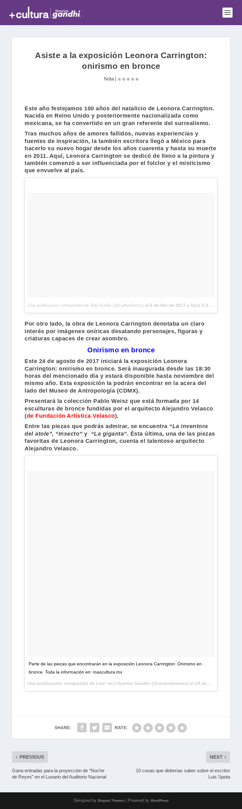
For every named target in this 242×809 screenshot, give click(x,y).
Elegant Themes (111, 800)
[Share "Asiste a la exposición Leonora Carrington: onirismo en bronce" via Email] (107, 727)
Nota (109, 78)
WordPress (160, 800)
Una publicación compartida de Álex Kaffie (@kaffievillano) (85, 305)
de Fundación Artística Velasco (71, 416)
